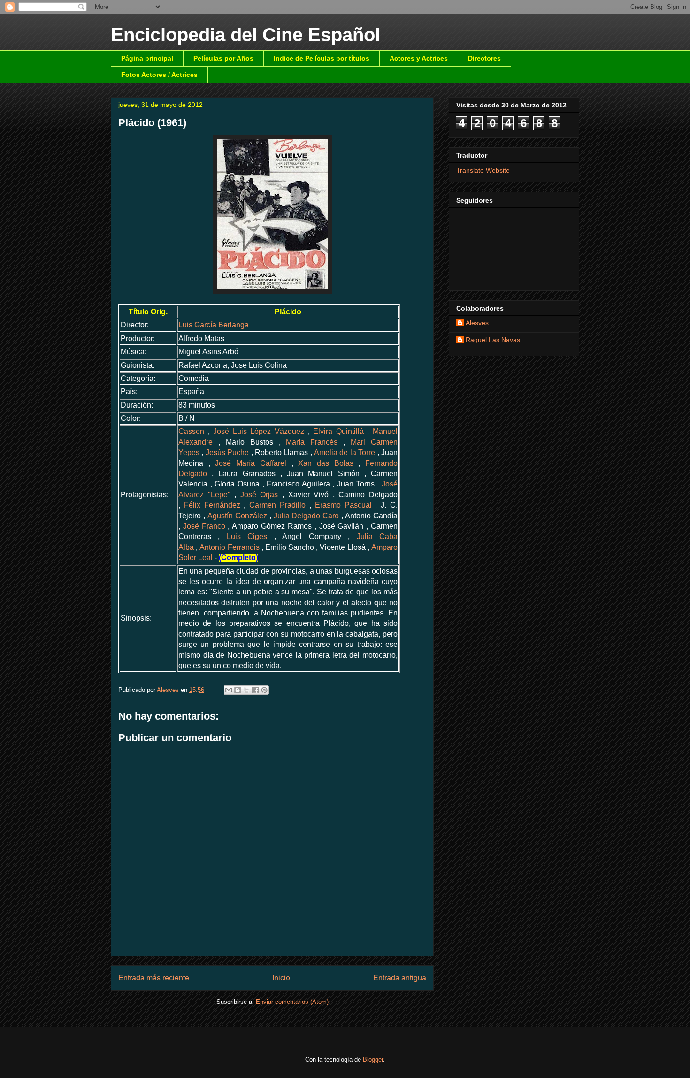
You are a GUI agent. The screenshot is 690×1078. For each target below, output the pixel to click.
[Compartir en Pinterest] (264, 690)
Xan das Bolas (325, 463)
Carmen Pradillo (277, 505)
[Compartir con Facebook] (255, 690)
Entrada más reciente (153, 978)
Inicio (281, 978)
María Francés (311, 442)
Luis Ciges (247, 536)
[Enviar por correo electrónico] (228, 690)
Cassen (191, 431)
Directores (484, 58)
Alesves (477, 322)
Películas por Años (223, 58)
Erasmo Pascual (343, 505)
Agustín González (237, 516)
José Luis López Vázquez (258, 431)
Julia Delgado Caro (306, 516)
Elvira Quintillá (338, 431)
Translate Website (483, 170)
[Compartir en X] (246, 690)
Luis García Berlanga (213, 325)
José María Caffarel (250, 463)
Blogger (373, 1059)
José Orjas (259, 495)
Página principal (147, 58)
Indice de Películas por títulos (321, 58)
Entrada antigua (399, 978)
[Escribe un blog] (237, 690)
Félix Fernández (212, 505)
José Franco (204, 526)
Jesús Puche (227, 452)
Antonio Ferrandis (229, 547)
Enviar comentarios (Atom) (292, 1001)
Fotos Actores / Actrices (159, 74)
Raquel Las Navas (493, 339)
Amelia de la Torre (344, 452)
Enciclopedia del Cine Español (245, 34)
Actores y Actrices (419, 58)
